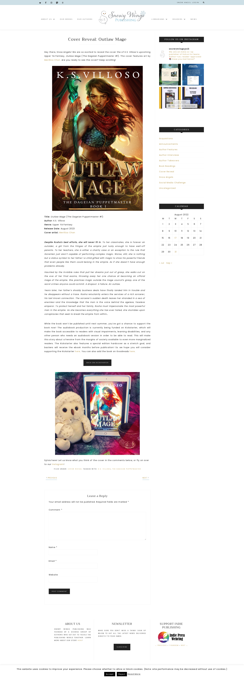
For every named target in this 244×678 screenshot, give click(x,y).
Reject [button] (121, 674)
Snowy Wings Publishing (122, 17)
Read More (134, 673)
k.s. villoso (104, 469)
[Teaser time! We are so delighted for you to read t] (170, 75)
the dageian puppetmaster (126, 469)
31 (176, 251)
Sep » (169, 263)
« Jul (161, 263)
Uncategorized (167, 188)
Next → (184, 645)
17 (176, 238)
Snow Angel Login (188, 2)
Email (53, 561)
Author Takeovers (169, 160)
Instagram (58, 464)
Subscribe (122, 647)
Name (53, 547)
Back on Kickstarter (97, 363)
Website (53, 574)
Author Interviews (169, 155)
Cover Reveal (75, 469)
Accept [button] (110, 674)
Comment (55, 509)
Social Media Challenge (172, 182)
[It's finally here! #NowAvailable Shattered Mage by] (193, 98)
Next (144, 478)
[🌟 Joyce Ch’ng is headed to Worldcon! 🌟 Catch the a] (193, 75)
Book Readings (167, 166)
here (77, 351)
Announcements (168, 144)
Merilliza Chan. (53, 60)
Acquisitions (166, 138)
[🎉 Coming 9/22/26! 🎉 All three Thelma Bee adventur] (170, 98)
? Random (174, 645)
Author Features (168, 149)
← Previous (161, 645)
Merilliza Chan (67, 232)
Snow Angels (166, 177)
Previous (52, 478)
